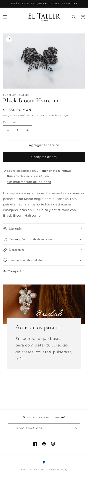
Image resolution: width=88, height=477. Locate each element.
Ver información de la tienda (29, 182)
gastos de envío (17, 115)
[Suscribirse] (75, 428)
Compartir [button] (16, 271)
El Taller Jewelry (37, 470)
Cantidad (9, 122)
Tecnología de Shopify (56, 470)
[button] (5, 17)
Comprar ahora (44, 157)
